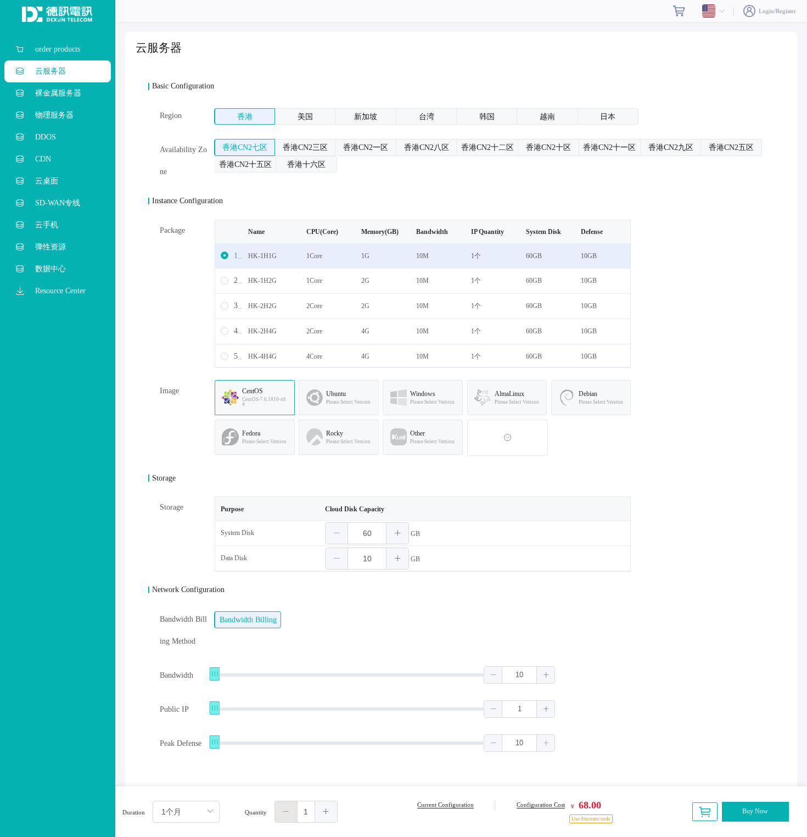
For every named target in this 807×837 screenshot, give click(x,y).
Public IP (174, 709)
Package (172, 230)
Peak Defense (180, 743)
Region (171, 115)
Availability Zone (183, 161)
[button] (337, 533)
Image (169, 391)
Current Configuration (445, 804)
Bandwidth (176, 675)
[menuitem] (57, 49)
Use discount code (590, 819)
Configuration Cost (541, 804)
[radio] (245, 116)
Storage (171, 507)
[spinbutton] (367, 533)
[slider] (385, 676)
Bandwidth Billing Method (183, 630)
